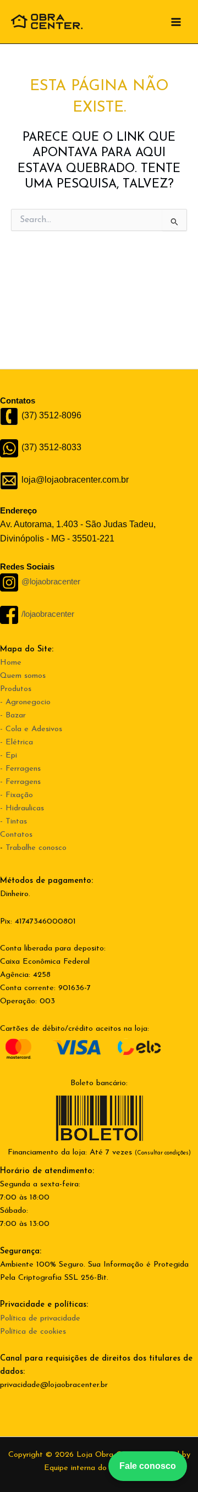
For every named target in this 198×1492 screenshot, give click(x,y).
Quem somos (23, 676)
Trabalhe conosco (36, 848)
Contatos (16, 835)
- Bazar (13, 715)
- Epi (8, 755)
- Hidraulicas (22, 808)
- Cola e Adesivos (31, 729)
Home (10, 663)
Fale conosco (147, 1466)
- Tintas (13, 821)
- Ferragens (20, 769)
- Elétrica (16, 742)
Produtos (15, 689)
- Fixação (16, 795)
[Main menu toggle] (176, 21)
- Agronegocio (25, 702)
